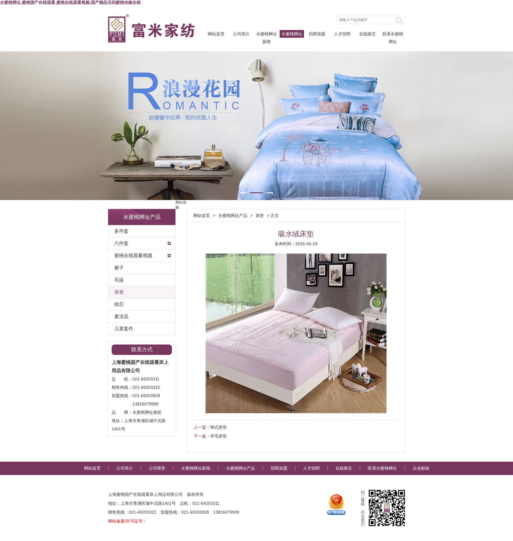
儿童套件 (123, 328)
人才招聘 (342, 34)
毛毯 (119, 279)
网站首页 (216, 34)
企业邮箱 (421, 468)
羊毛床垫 (218, 436)
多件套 (121, 231)
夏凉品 (121, 316)
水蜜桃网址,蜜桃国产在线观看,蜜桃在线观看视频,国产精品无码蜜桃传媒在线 (70, 2)
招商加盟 (317, 34)
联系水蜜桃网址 (392, 35)
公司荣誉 (157, 468)
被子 (119, 267)
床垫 (119, 292)
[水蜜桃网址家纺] (151, 28)
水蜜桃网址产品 (291, 35)
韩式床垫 (218, 427)
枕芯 (119, 304)
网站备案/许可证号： (127, 521)
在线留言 (367, 34)
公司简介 (241, 34)
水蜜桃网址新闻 (266, 35)
